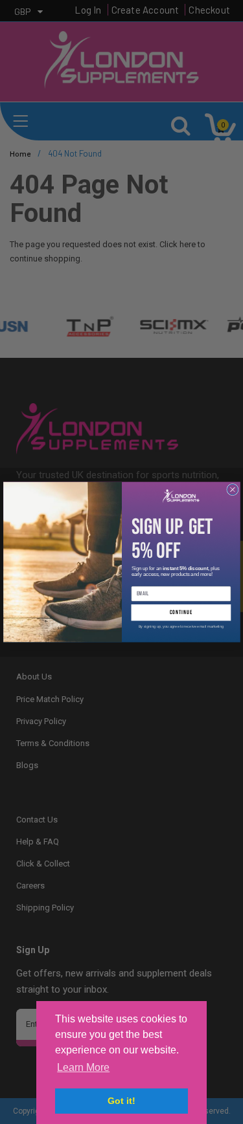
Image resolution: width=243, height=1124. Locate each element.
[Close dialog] (232, 489)
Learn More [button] (83, 1067)
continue (180, 612)
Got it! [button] (121, 1101)
